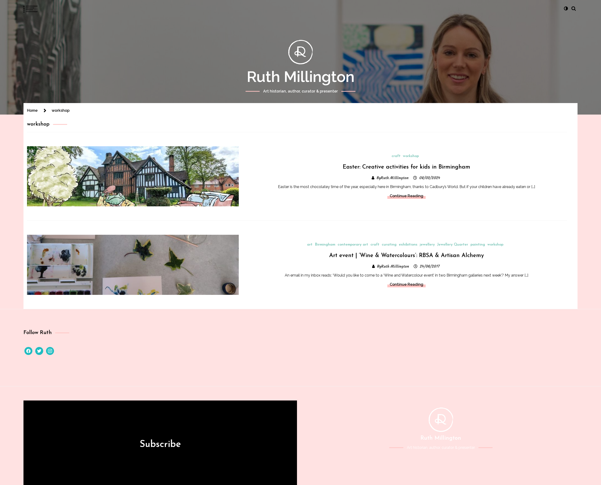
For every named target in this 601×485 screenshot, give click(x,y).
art (309, 244)
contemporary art (353, 244)
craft (396, 156)
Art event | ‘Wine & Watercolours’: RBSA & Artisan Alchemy (406, 255)
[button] (566, 8)
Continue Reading (406, 196)
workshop (411, 156)
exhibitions (408, 244)
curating (389, 244)
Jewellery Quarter (452, 244)
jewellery (427, 244)
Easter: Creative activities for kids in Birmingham (406, 167)
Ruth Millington (300, 76)
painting (477, 244)
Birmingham (325, 244)
